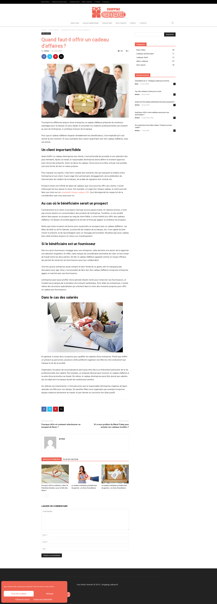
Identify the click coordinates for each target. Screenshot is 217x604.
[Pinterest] (55, 56)
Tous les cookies (18, 593)
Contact (97, 2)
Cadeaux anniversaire (59, 2)
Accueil (43, 30)
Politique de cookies (22, 599)
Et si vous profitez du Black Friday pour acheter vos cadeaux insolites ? (111, 425)
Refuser (49, 593)
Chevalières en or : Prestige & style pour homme (152, 81)
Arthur (46, 51)
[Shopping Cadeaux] (108, 12)
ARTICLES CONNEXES (51, 459)
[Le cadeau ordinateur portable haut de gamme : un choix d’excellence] (85, 474)
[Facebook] (43, 56)
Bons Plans (45, 2)
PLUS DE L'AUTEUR (70, 459)
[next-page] (47, 495)
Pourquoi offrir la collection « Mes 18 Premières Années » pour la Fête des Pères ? (54, 488)
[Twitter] (49, 56)
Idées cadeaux (87, 2)
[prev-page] (43, 495)
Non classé (140, 65)
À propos (105, 2)
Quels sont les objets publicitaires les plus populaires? (155, 102)
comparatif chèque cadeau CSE (75, 192)
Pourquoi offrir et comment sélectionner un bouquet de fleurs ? (60, 425)
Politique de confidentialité (42, 599)
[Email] (61, 56)
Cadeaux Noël (74, 2)
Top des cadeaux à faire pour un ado (148, 91)
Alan (136, 84)
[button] (173, 23)
